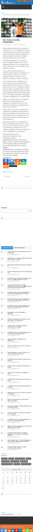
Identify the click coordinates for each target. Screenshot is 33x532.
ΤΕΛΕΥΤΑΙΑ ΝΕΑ (7, 247)
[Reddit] (17, 160)
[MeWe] (11, 163)
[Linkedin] (23, 160)
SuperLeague (9, 171)
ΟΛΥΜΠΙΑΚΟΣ (22, 44)
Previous (7, 176)
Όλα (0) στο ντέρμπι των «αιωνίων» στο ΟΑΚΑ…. (20, 345)
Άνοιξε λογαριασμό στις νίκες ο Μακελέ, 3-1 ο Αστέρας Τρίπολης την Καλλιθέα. (19, 353)
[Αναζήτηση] (30, 210)
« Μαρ (2, 488)
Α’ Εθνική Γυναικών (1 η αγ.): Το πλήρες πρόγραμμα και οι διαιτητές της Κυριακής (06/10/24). (18, 434)
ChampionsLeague (19, 458)
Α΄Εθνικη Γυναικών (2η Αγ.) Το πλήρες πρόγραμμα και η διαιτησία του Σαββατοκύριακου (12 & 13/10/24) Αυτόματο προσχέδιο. (20, 286)
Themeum (10, 526)
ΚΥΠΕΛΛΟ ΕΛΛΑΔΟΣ (26, 464)
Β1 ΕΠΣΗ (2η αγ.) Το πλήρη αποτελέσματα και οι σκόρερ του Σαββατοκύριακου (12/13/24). (19, 279)
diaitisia (28, 458)
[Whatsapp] (23, 163)
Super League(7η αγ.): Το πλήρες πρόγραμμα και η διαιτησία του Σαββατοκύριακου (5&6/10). (19, 441)
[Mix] (17, 163)
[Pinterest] (6, 163)
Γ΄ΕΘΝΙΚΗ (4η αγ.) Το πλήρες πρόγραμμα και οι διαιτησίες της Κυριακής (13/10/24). (19, 333)
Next (26, 176)
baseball (11, 458)
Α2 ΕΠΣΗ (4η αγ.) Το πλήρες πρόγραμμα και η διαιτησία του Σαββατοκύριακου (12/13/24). (19, 293)
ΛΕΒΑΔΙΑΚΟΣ (7, 14)
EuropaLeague (5, 461)
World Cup (17, 464)
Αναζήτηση (4, 207)
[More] (6, 166)
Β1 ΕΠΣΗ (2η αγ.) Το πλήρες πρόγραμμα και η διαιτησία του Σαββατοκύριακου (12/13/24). (19, 306)
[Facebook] (6, 160)
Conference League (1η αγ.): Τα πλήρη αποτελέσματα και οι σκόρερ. (17, 447)
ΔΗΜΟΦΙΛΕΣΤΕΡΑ (19, 247)
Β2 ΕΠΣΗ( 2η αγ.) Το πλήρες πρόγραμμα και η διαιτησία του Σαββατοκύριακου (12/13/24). (19, 299)
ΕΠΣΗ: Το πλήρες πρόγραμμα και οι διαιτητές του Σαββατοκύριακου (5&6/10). (20, 427)
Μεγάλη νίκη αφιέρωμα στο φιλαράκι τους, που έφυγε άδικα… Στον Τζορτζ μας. (19, 319)
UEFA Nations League (7, 464)
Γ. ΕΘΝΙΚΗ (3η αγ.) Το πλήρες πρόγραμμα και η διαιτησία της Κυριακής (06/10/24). (19, 420)
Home (2, 12)
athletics (4, 458)
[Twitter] (11, 160)
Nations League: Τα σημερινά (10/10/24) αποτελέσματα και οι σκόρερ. (17, 326)
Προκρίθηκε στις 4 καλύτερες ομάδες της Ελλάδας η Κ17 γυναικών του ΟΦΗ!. (20, 259)
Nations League (15, 461)
